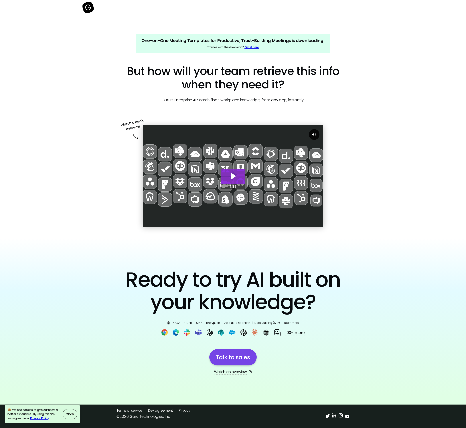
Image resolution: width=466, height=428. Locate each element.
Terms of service (129, 410)
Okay (70, 414)
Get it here (251, 47)
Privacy (184, 410)
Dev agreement (160, 410)
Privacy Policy (39, 418)
